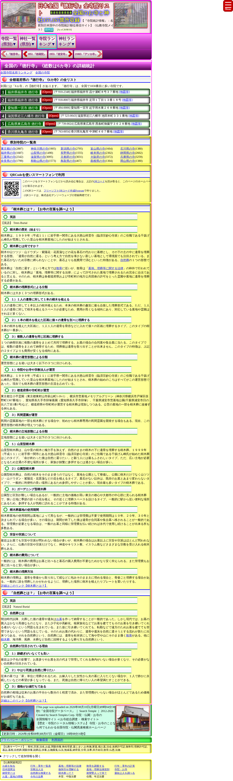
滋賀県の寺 (38, 156)
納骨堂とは (8, 773)
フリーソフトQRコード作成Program (64, 190)
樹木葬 (5, 639)
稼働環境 (42, 739)
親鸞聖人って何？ (96, 773)
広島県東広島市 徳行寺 (24, 124)
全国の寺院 (42, 72)
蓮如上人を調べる (124, 773)
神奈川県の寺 (39, 148)
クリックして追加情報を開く (22, 756)
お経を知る (8, 766)
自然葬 (124, 260)
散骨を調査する (95, 766)
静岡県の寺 (127, 152)
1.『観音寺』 (13, 54)
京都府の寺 (68, 156)
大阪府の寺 (97, 156)
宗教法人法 (36, 769)
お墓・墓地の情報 (12, 776)
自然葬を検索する (40, 773)
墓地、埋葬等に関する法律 (105, 268)
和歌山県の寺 (39, 160)
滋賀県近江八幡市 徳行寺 (26, 116)
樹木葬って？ (66, 773)
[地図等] (124, 91)
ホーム (49, 29)
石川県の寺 (127, 148)
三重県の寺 (8, 156)
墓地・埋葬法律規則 (97, 769)
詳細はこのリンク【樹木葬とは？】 (24, 585)
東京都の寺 (8, 148)
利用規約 (57, 739)
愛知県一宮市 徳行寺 (23, 108)
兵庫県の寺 (127, 156)
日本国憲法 (8, 769)
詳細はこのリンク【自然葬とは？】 (24, 700)
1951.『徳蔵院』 (37, 54)
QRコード (99, 181)
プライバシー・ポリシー (17, 739)
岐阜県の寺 (97, 152)
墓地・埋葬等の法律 (69, 766)
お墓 (59, 619)
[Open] (47, 92)
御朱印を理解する (68, 769)
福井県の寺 (8, 152)
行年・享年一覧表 (40, 766)
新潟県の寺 (68, 148)
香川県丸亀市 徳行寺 (23, 132)
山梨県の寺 (38, 152)
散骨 (59, 268)
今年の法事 (36, 776)
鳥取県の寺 (68, 160)
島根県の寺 (97, 160)
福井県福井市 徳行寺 (23, 92)
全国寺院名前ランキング (16, 72)
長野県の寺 (68, 152)
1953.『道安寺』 (58, 54)
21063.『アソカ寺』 (86, 54)
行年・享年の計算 (124, 766)
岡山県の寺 (127, 160)
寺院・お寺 (120, 769)
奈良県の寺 (8, 160)
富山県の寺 (97, 148)
